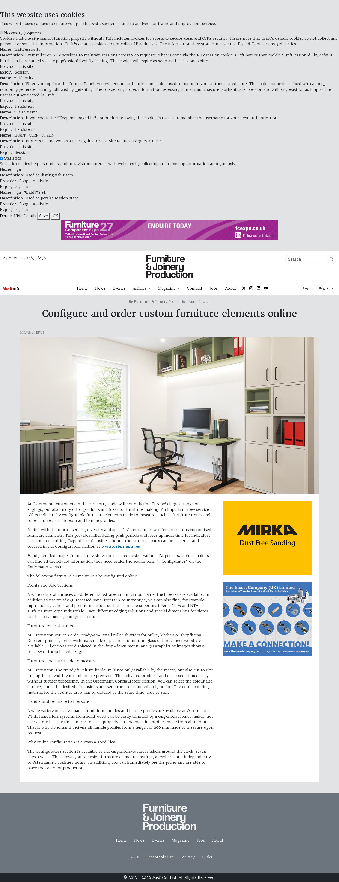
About (230, 288)
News (100, 288)
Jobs (214, 288)
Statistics (12, 158)
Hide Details (25, 216)
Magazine (181, 840)
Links (207, 857)
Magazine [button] (167, 288)
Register (326, 288)
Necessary (22, 32)
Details (6, 216)
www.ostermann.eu (120, 546)
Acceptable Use (160, 857)
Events (119, 288)
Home (82, 288)
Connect (194, 288)
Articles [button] (140, 288)
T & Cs (133, 857)
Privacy (188, 857)
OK (55, 216)
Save (43, 216)
